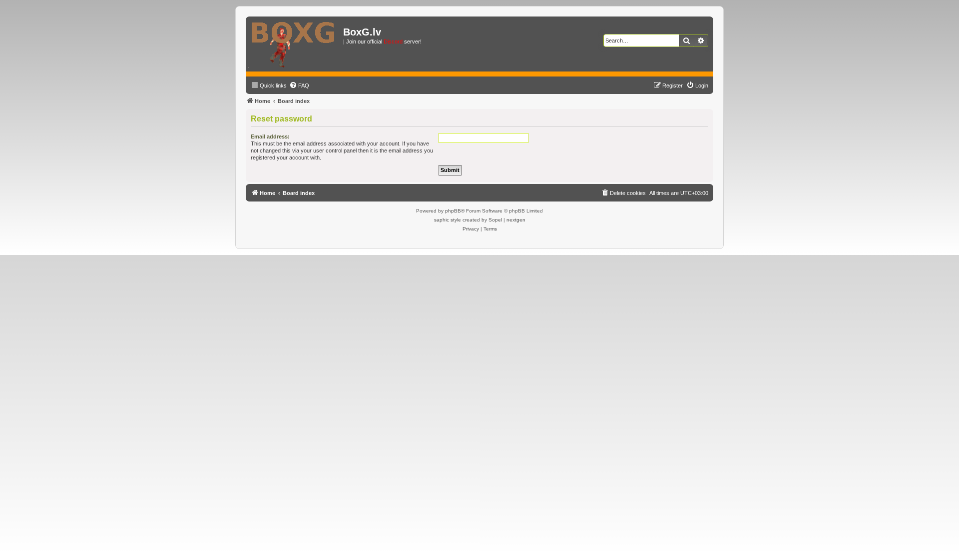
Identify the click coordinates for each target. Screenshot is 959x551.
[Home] (295, 44)
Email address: (270, 137)
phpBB (453, 211)
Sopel (495, 219)
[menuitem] (299, 86)
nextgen (515, 219)
